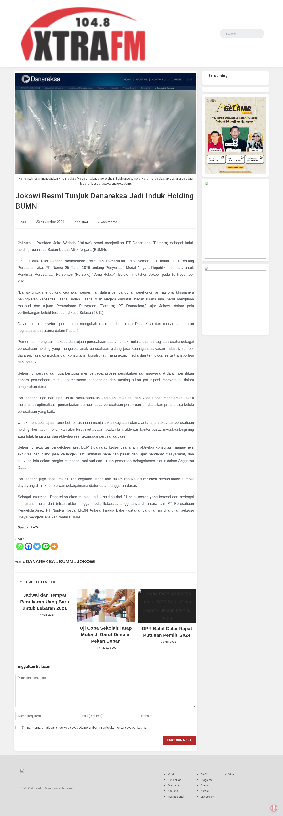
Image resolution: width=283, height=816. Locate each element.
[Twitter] (208, 32)
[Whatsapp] (20, 546)
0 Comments (107, 222)
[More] (54, 546)
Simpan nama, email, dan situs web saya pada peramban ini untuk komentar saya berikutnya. (84, 727)
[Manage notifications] (273, 808)
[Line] (46, 546)
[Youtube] (215, 32)
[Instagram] (202, 32)
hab (23, 222)
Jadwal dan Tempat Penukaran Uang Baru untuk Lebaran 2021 (44, 601)
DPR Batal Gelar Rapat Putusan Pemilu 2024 (167, 631)
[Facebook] (195, 32)
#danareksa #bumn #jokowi (59, 561)
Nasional (81, 222)
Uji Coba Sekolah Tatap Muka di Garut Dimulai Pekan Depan (106, 634)
